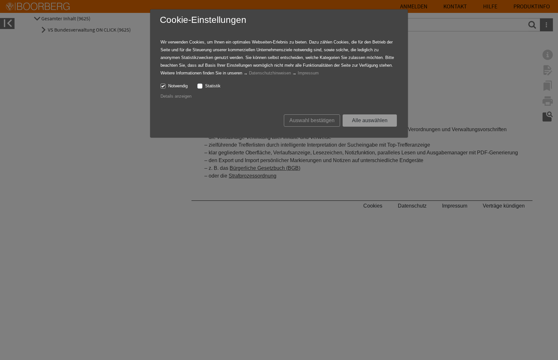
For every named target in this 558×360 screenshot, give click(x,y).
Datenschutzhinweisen (270, 73)
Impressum (308, 73)
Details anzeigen (175, 96)
